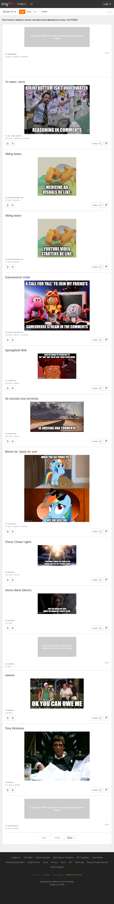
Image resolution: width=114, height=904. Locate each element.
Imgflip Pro (16, 857)
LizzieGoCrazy (11, 380)
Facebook (36, 875)
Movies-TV (8, 11)
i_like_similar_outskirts (14, 136)
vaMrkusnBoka (11, 54)
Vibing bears (13, 153)
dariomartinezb (11, 433)
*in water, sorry (15, 81)
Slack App (79, 862)
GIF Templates (82, 857)
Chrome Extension (74, 875)
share (95, 143)
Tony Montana (14, 728)
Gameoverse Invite (17, 277)
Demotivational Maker (15, 862)
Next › (70, 838)
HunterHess (11, 572)
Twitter (46, 875)
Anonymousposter (12, 826)
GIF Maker (28, 857)
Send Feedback (57, 867)
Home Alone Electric (18, 590)
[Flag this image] (106, 143)
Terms (63, 862)
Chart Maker (97, 857)
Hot (22, 11)
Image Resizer (34, 862)
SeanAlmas (10, 664)
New (29, 11)
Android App (57, 875)
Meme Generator (43, 857)
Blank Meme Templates (63, 857)
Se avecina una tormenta (21, 398)
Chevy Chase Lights (18, 542)
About (45, 862)
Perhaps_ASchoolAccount (15, 197)
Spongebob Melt (16, 350)
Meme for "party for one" (21, 451)
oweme (10, 675)
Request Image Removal (97, 862)
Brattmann (10, 782)
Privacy (54, 862)
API (70, 862)
